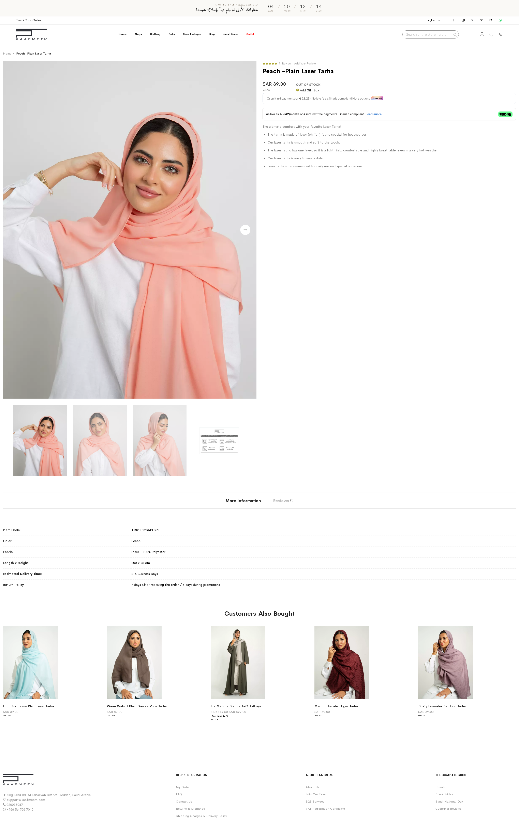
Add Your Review (305, 63)
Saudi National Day (449, 801)
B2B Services (315, 801)
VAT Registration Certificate (325, 808)
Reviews (283, 500)
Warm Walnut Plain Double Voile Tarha (137, 706)
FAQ (179, 794)
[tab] (243, 500)
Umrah (440, 787)
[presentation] (245, 230)
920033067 (14, 805)
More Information (243, 500)
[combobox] (430, 34)
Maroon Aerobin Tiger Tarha (336, 706)
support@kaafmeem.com (26, 800)
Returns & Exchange (190, 808)
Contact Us (184, 801)
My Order (183, 787)
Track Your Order (28, 20)
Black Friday (444, 794)
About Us (312, 787)
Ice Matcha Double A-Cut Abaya (236, 706)
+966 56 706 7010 (20, 809)
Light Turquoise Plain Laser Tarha (28, 706)
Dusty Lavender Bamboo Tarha (442, 706)
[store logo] (31, 34)
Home (7, 53)
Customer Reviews (448, 808)
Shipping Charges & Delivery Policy (201, 816)
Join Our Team (316, 794)
